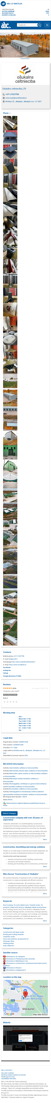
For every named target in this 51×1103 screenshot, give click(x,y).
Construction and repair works (13, 932)
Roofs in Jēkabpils (25, 907)
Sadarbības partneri (8, 1079)
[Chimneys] (10, 252)
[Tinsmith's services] (10, 123)
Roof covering (8, 905)
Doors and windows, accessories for (15, 939)
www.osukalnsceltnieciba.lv (16, 98)
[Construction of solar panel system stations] (10, 552)
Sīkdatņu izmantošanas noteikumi (13, 1075)
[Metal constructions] (10, 424)
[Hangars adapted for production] (10, 595)
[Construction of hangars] (10, 381)
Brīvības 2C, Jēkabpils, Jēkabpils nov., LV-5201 (24, 101)
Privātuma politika (8, 1077)
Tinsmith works (34, 905)
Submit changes (9, 813)
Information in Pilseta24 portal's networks (20, 959)
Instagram (7, 670)
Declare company (7, 1073)
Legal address (8, 750)
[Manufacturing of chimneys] (10, 295)
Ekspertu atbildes (9, 15)
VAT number (7, 745)
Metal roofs (25, 905)
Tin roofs (17, 905)
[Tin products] (10, 309)
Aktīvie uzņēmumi (8, 11)
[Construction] (10, 466)
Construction (25, 58)
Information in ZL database (15, 956)
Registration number (11, 742)
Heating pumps (8, 943)
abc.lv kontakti (6, 1070)
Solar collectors (8, 946)
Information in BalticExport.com (17, 961)
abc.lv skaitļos (14, 4)
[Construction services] (10, 624)
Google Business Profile (12, 676)
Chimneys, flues (8, 941)
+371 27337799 (12, 94)
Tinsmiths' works (9, 937)
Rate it (5, 698)
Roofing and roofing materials (13, 934)
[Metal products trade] (10, 195)
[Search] (39, 25)
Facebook (6, 667)
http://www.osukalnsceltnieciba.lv (23, 662)
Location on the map (12, 977)
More (45, 839)
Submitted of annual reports (13, 755)
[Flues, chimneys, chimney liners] (10, 152)
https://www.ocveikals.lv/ (17, 665)
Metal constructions (39, 907)
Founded (6, 747)
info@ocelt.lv (13, 659)
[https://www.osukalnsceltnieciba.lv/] (25, 1042)
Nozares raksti (8, 13)
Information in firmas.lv (14, 968)
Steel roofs (14, 907)
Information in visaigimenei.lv (16, 970)
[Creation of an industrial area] (10, 481)
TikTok (5, 673)
